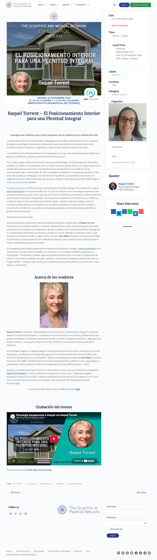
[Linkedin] (124, 211)
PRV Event (15, 492)
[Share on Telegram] (135, 213)
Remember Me (116, 529)
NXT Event (141, 492)
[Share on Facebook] (113, 211)
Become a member (140, 5)
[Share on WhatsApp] (130, 211)
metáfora (17, 484)
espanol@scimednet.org (123, 162)
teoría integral (75, 484)
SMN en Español (119, 94)
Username (111, 506)
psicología (31, 484)
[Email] (141, 211)
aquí (78, 389)
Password (111, 517)
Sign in (124, 5)
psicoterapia (46, 484)
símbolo (60, 484)
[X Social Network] (119, 213)
